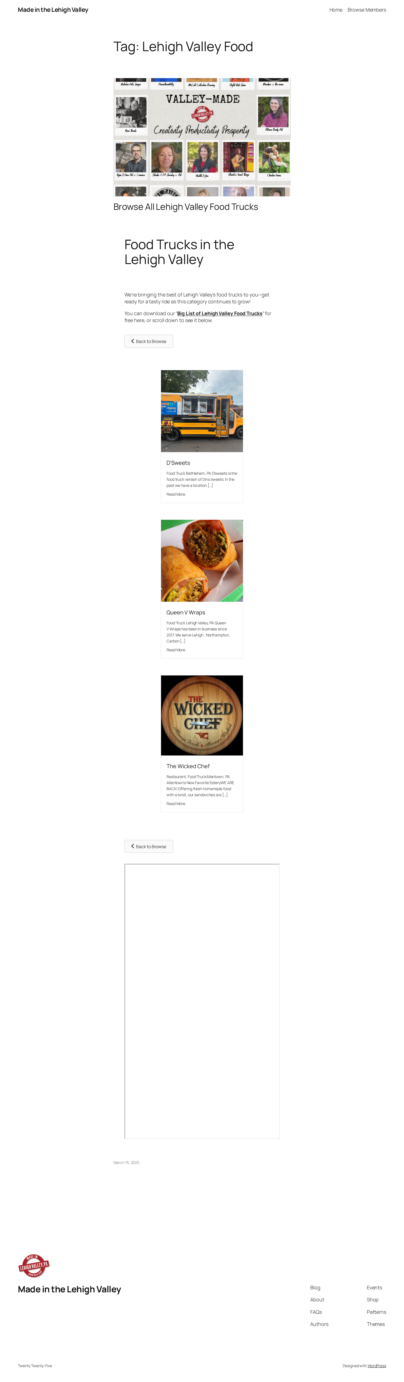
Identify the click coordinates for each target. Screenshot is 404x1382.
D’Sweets (178, 462)
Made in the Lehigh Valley (53, 10)
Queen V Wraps (186, 612)
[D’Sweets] (202, 450)
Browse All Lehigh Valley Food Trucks (186, 206)
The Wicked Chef (188, 766)
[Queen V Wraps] (202, 600)
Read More (176, 494)
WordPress (377, 1365)
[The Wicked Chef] (202, 753)
